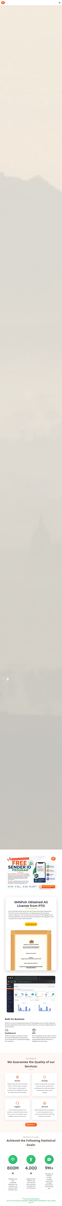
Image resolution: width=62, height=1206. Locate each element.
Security (45, 1081)
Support (17, 1107)
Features (31, 1125)
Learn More (30, 924)
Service (17, 1081)
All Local (45, 1107)
